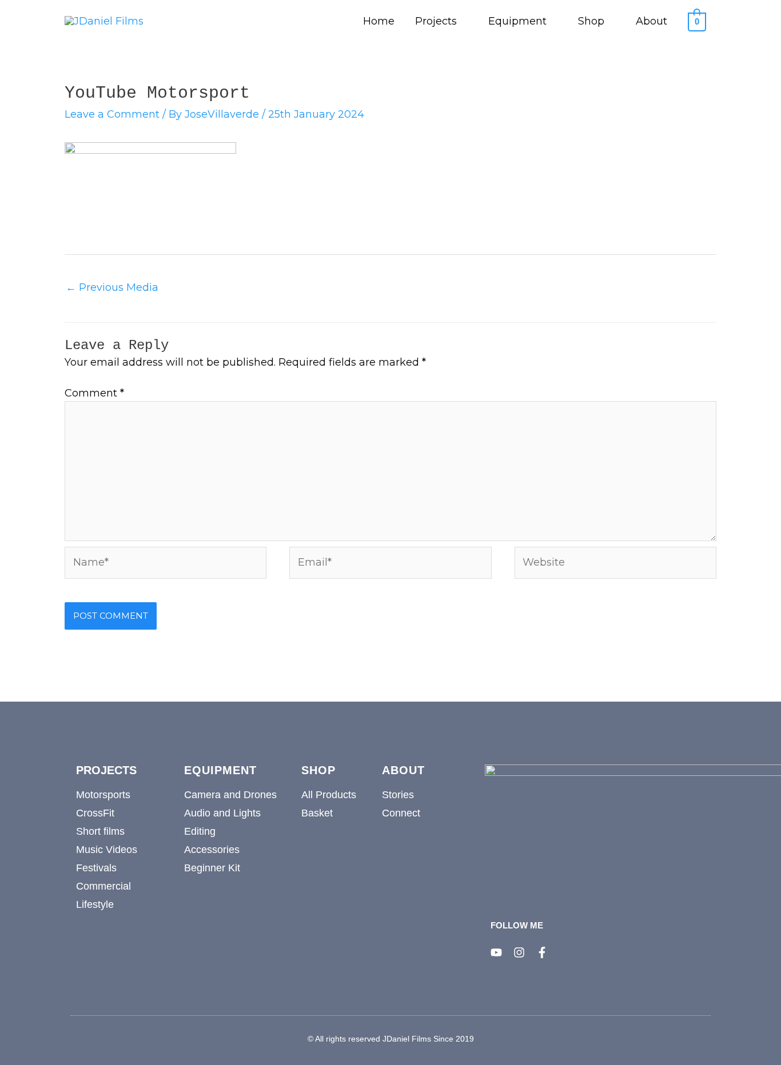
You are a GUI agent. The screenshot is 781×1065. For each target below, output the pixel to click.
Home (379, 21)
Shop (591, 21)
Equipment (517, 21)
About (651, 21)
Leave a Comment (112, 114)
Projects (436, 21)
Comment (94, 393)
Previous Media (112, 287)
